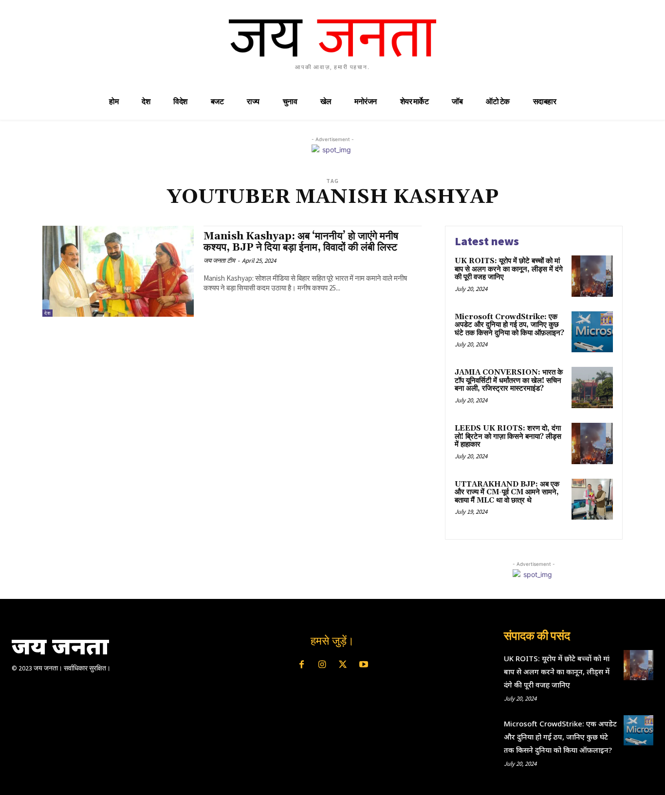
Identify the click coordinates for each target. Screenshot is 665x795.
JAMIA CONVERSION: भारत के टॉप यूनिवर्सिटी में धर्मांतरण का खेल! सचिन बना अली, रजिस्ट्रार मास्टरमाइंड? (509, 380)
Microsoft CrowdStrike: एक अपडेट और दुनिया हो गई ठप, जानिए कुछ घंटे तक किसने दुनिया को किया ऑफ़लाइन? (509, 325)
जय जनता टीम (219, 260)
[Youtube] (363, 665)
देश (47, 313)
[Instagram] (322, 665)
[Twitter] (343, 665)
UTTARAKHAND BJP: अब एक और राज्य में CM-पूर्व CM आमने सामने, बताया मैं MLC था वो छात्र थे (507, 492)
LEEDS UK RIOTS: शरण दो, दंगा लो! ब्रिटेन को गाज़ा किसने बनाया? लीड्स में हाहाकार (508, 436)
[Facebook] (301, 665)
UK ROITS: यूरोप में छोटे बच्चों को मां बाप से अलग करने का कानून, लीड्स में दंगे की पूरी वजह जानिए (509, 269)
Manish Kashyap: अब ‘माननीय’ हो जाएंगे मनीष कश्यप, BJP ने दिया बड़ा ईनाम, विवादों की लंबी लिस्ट (300, 242)
